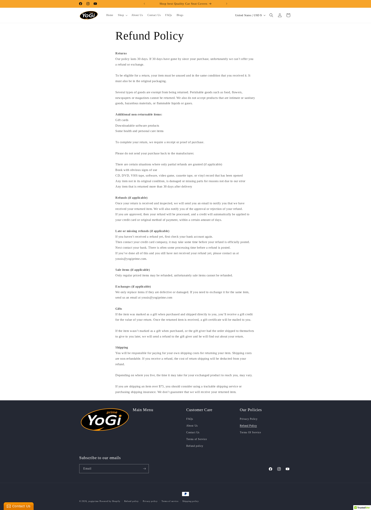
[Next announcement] (226, 3)
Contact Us (192, 432)
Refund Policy (248, 425)
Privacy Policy (248, 418)
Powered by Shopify (110, 501)
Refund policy (194, 445)
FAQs (189, 418)
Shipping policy (190, 501)
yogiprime (93, 501)
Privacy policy (150, 501)
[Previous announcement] (144, 3)
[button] (122, 15)
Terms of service (170, 501)
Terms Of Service (250, 432)
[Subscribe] (144, 468)
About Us (192, 425)
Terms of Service (196, 439)
